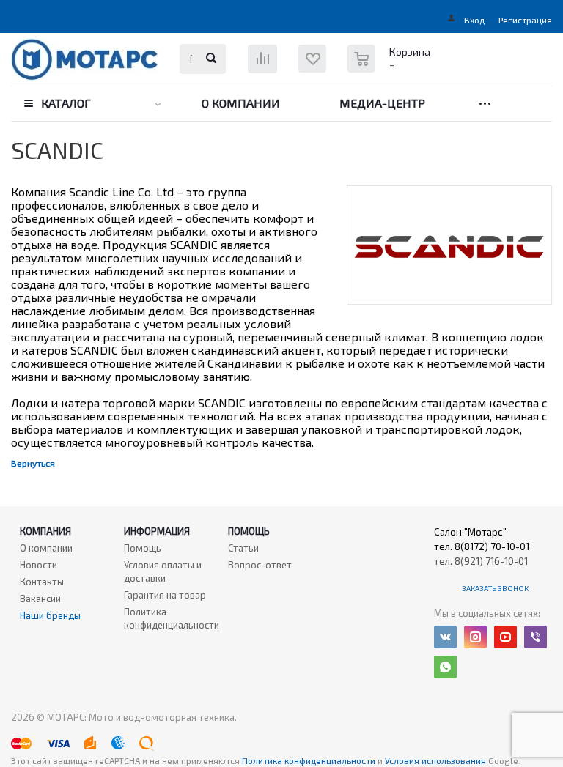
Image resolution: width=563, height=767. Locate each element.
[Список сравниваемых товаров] (264, 64)
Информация (157, 531)
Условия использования (436, 760)
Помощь (249, 531)
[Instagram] (475, 637)
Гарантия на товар (165, 595)
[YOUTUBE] (505, 637)
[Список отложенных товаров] (321, 69)
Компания (45, 531)
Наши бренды (50, 615)
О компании (241, 103)
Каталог (66, 103)
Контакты (42, 582)
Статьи (243, 548)
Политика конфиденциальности (171, 618)
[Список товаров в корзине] (390, 66)
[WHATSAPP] (445, 667)
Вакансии (40, 598)
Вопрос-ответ (260, 565)
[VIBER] (535, 637)
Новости (38, 565)
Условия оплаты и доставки (163, 571)
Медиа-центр (382, 103)
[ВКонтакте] (445, 637)
